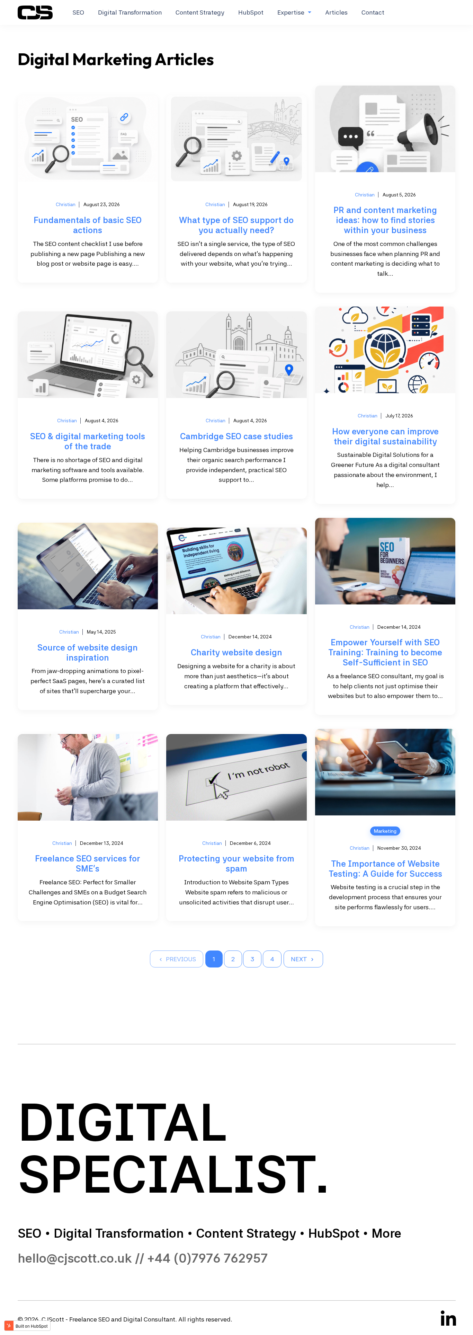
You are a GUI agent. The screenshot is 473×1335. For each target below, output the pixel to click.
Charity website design (236, 652)
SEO (78, 12)
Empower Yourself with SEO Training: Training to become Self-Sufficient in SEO (385, 652)
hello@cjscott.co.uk (75, 1258)
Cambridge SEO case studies (236, 436)
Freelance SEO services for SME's (87, 864)
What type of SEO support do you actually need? (236, 225)
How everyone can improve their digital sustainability (385, 436)
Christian (65, 204)
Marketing (385, 831)
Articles (336, 12)
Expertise (290, 12)
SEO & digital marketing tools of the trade (87, 441)
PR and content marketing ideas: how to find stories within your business (385, 220)
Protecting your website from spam (236, 864)
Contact (373, 12)
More (386, 1233)
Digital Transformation (130, 12)
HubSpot (251, 12)
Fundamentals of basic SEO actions (88, 225)
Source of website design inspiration (87, 653)
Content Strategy (200, 12)
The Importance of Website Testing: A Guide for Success (385, 869)
